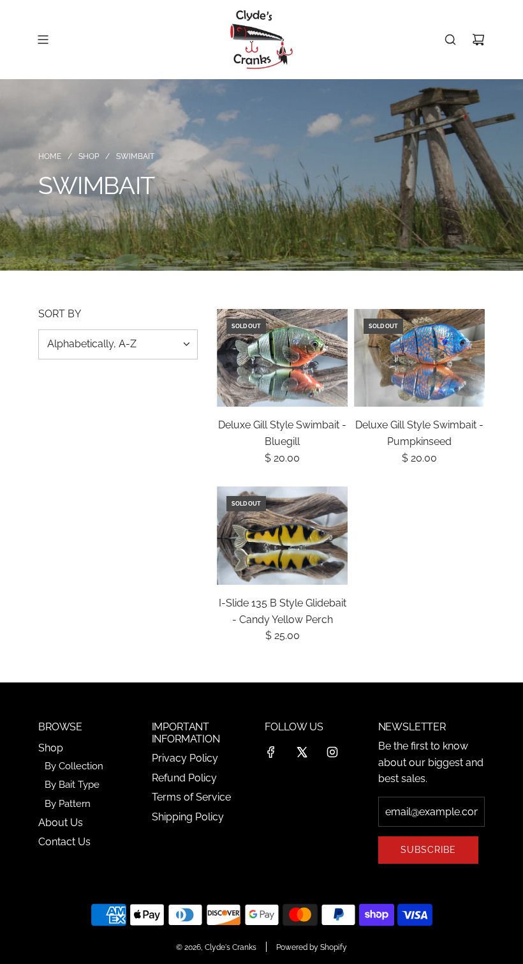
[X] (302, 752)
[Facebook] (271, 752)
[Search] (450, 40)
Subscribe (428, 850)
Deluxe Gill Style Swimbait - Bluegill (282, 433)
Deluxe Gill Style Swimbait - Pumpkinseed (419, 433)
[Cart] (478, 40)
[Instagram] (332, 752)
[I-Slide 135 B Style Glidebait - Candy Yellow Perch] (282, 535)
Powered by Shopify (311, 947)
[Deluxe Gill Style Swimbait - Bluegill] (282, 358)
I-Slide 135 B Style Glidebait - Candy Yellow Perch (282, 611)
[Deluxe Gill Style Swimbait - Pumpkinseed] (419, 358)
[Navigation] (43, 40)
